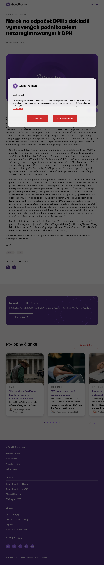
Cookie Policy (18, 108)
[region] (52, 102)
